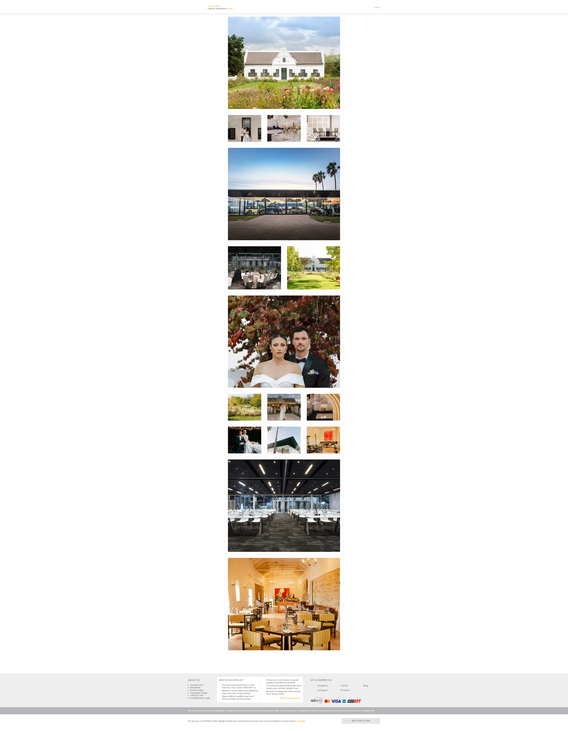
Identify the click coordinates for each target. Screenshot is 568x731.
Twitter (344, 685)
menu (371, 7)
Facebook (322, 685)
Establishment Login (200, 698)
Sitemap (301, 721)
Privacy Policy (197, 690)
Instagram (322, 690)
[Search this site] (354, 7)
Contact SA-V (197, 685)
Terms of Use (196, 695)
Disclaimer (195, 687)
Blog (366, 685)
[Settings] (365, 7)
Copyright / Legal (198, 693)
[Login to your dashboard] (359, 7)
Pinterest (345, 690)
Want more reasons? (290, 698)
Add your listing (361, 720)
